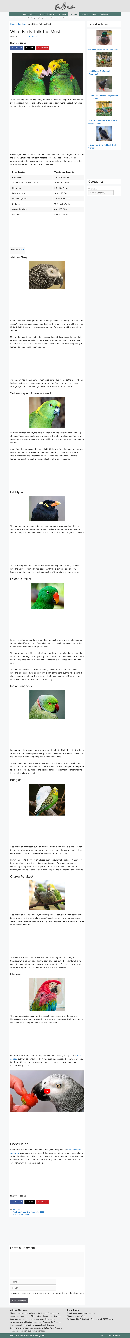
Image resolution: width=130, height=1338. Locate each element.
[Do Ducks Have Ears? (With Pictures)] (104, 38)
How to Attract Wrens (21, 1214)
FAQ (94, 14)
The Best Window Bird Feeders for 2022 (28, 1212)
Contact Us (21, 1336)
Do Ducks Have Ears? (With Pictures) (103, 49)
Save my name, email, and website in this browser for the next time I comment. (48, 1293)
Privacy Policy (40, 1336)
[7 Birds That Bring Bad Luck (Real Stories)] (104, 134)
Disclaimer (30, 1336)
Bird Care (73, 14)
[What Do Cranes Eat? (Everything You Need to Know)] (104, 109)
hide (22, 249)
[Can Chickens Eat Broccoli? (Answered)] (104, 60)
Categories (92, 189)
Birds (83, 14)
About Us (13, 1336)
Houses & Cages (47, 14)
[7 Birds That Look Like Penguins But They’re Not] (104, 84)
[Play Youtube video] (47, 1091)
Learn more (78, 18)
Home (13, 24)
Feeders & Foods (29, 14)
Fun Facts (104, 14)
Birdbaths (62, 14)
